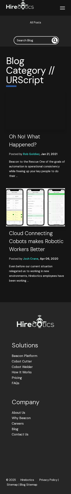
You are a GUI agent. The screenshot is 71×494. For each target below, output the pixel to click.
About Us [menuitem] (18, 412)
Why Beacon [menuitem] (21, 418)
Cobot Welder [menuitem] (22, 367)
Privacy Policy (48, 480)
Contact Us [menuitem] (20, 434)
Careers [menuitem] (18, 423)
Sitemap (12, 485)
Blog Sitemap (28, 485)
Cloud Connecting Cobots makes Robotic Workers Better (36, 241)
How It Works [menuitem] (22, 372)
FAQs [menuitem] (15, 383)
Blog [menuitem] (15, 429)
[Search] (55, 40)
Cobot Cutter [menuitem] (22, 361)
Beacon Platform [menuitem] (24, 356)
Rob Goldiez (31, 154)
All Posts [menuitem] (35, 22)
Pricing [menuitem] (17, 378)
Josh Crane (30, 258)
